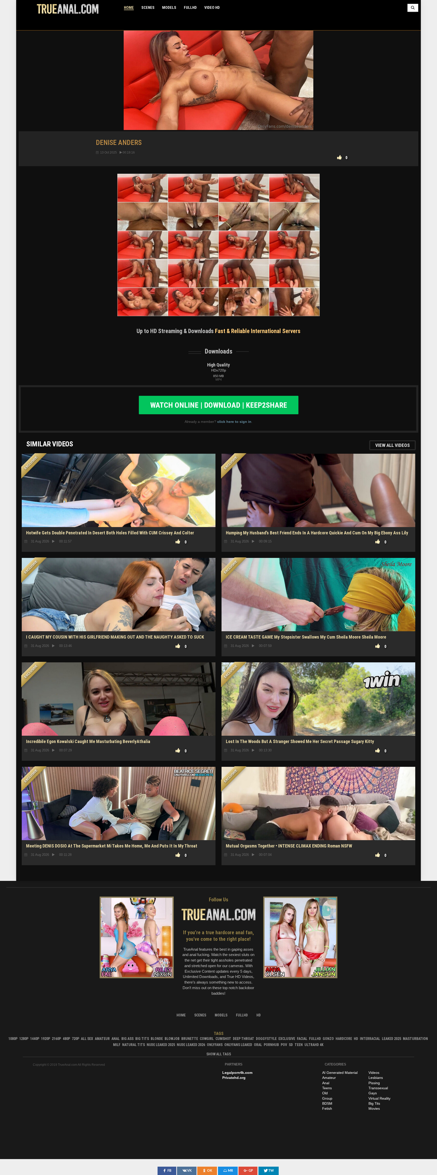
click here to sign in (234, 422)
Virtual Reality (379, 1098)
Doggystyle (266, 1039)
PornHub (271, 1045)
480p (66, 1039)
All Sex (87, 1039)
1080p (12, 1039)
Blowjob (172, 1039)
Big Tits (142, 1039)
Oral (258, 1045)
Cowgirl (207, 1039)
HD (118, 718)
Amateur (102, 1039)
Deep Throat (243, 1039)
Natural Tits (133, 1045)
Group (327, 1098)
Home (129, 7)
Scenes (148, 7)
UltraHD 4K (313, 1045)
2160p (56, 1039)
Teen (299, 1045)
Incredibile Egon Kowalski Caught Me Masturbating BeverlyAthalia (88, 741)
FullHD (190, 7)
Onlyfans (215, 1045)
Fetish (327, 1108)
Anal (116, 1039)
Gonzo (328, 1039)
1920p (45, 1039)
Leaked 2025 (391, 1039)
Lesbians (375, 1078)
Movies (374, 1108)
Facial (302, 1039)
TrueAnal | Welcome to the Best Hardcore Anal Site (68, 9)
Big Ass (127, 1039)
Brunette (189, 1039)
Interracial (370, 1039)
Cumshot (223, 1039)
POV (284, 1045)
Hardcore (344, 1039)
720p (75, 1039)
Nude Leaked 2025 (161, 1045)
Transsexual (378, 1088)
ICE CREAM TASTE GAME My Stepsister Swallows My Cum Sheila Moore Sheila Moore (306, 637)
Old (325, 1093)
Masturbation (415, 1039)
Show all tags (218, 1054)
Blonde (157, 1039)
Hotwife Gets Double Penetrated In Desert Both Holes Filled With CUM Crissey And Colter (110, 532)
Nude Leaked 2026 (191, 1045)
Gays (372, 1093)
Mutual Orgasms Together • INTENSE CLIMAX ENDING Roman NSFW (289, 845)
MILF (116, 1045)
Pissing (374, 1083)
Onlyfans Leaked (238, 1045)
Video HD (212, 7)
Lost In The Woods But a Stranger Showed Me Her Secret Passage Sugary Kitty (300, 741)
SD (291, 1045)
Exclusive (286, 1039)
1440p (34, 1039)
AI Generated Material (340, 1073)
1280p (23, 1039)
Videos (373, 1073)
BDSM (327, 1103)
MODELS (169, 7)
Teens (327, 1088)
